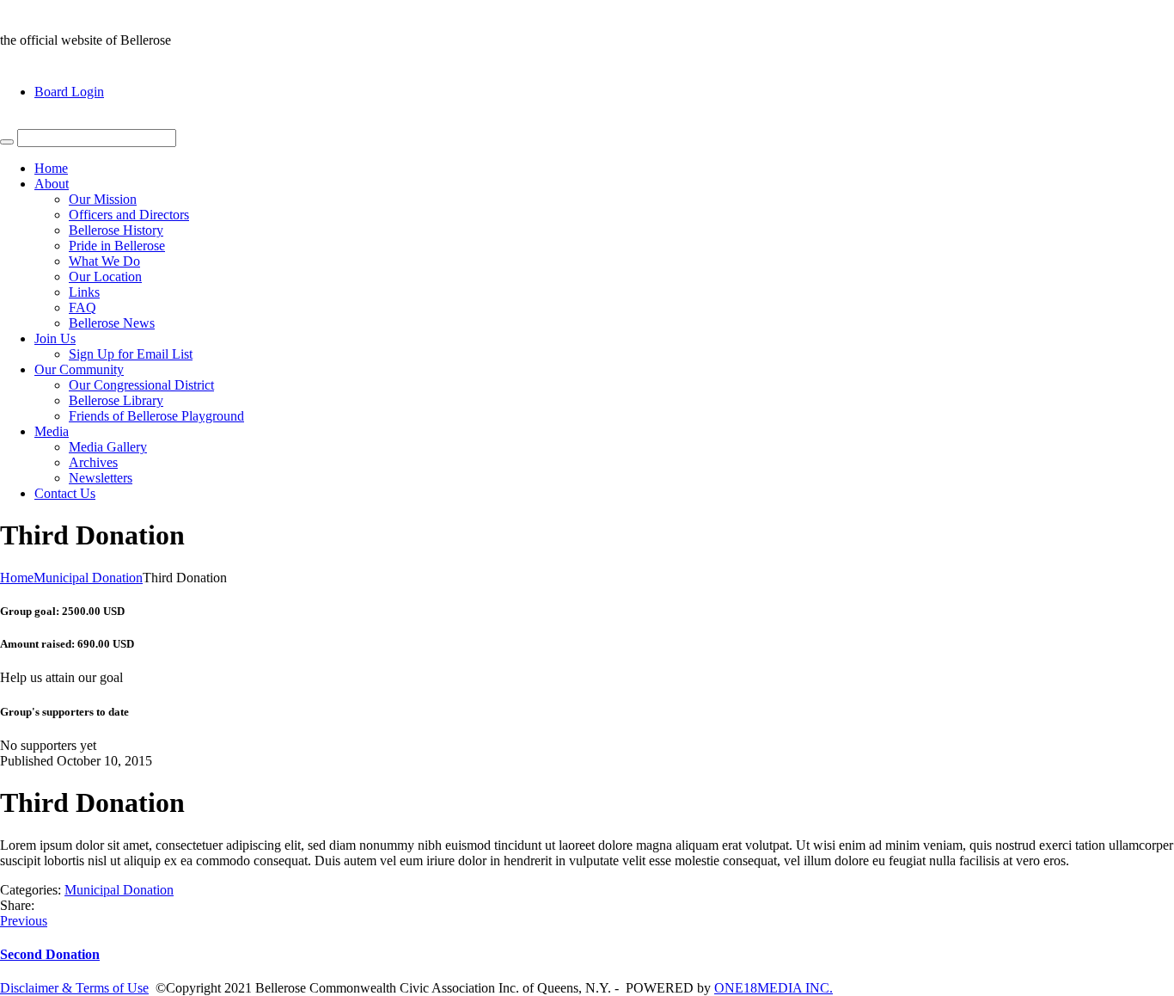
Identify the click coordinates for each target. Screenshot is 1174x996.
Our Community (79, 369)
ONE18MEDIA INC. (773, 988)
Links (84, 292)
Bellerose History (116, 230)
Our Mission (103, 199)
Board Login (69, 91)
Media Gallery (108, 447)
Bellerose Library (116, 400)
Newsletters (100, 477)
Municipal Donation (88, 577)
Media (51, 431)
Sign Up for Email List (131, 354)
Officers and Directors (129, 214)
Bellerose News (112, 323)
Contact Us (64, 493)
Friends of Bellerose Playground (156, 416)
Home (51, 168)
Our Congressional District (141, 385)
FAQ (82, 307)
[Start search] (7, 141)
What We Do (104, 261)
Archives (93, 462)
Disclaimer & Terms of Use (74, 988)
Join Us (55, 338)
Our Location (105, 276)
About (51, 183)
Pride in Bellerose (117, 245)
